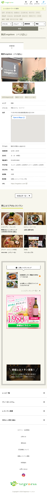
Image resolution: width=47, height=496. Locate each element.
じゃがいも (24, 12)
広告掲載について (23, 449)
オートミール (14, 19)
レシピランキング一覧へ (29, 290)
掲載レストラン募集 (23, 456)
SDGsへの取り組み (9, 420)
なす (3, 12)
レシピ (26, 3)
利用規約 (23, 462)
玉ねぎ (4, 16)
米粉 (21, 19)
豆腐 (7, 19)
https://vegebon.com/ (18, 183)
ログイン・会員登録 (23, 430)
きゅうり (25, 16)
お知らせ (23, 436)
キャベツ (31, 12)
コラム (31, 3)
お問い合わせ (23, 469)
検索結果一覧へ (22, 196)
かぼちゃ (16, 12)
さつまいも (9, 12)
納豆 (3, 19)
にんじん (10, 16)
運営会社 (23, 443)
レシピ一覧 (6, 393)
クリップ (43, 3)
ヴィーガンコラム (8, 402)
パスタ (39, 16)
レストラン (37, 3)
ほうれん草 (17, 16)
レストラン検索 (7, 411)
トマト (38, 12)
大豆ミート (32, 16)
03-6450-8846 (15, 160)
